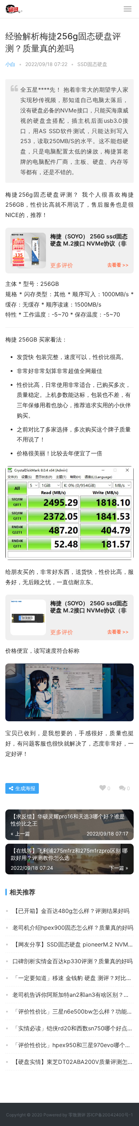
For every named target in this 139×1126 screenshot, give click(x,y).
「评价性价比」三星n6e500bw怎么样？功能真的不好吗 (73, 1011)
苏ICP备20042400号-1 (110, 1114)
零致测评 (77, 1114)
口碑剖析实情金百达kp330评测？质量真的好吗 (72, 961)
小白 (10, 64)
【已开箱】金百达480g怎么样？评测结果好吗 (70, 910)
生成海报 (24, 788)
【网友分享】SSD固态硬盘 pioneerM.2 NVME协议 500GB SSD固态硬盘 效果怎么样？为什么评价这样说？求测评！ (73, 944)
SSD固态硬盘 (92, 64)
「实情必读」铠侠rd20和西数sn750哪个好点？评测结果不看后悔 (73, 1028)
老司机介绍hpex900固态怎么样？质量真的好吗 (72, 927)
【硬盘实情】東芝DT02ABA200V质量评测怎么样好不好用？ (73, 1061)
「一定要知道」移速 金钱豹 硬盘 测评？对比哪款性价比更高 (73, 977)
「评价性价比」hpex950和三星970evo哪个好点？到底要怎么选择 (73, 1045)
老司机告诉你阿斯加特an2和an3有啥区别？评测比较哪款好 (73, 994)
